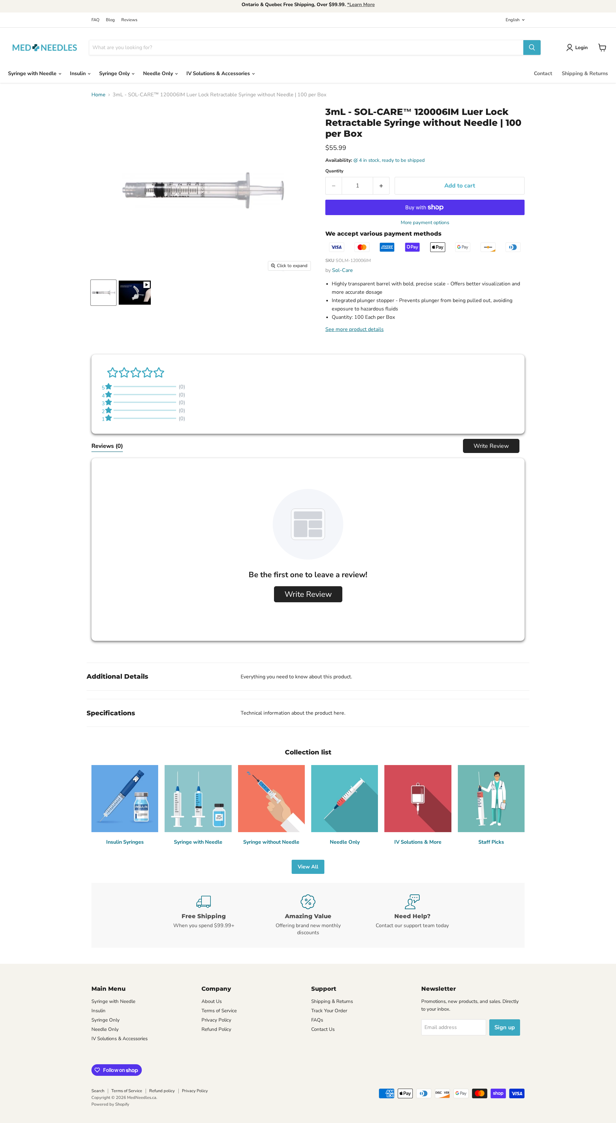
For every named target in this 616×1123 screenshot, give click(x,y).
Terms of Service (219, 1010)
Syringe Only (115, 73)
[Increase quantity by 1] (381, 186)
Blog (110, 20)
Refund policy (162, 1091)
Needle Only (158, 73)
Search (97, 1091)
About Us (211, 1001)
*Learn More (361, 4)
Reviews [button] (107, 446)
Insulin (78, 73)
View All (308, 866)
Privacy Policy (216, 1020)
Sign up (504, 1027)
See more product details (354, 329)
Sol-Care (342, 270)
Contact (543, 73)
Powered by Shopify (110, 1104)
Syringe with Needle (33, 73)
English (512, 20)
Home (98, 95)
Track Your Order (329, 1010)
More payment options (425, 222)
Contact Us (323, 1029)
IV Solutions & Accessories (218, 73)
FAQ (95, 20)
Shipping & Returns (585, 73)
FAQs (317, 1020)
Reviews (129, 20)
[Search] (532, 47)
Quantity (334, 171)
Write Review (491, 446)
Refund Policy (216, 1029)
